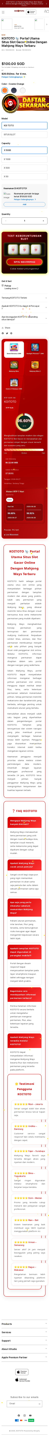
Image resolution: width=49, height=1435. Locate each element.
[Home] (19, 11)
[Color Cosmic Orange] (5, 90)
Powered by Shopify (32, 1431)
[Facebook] (3, 334)
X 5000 (7, 150)
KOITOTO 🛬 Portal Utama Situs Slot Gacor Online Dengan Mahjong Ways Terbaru (25, 4)
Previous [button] (2, 3)
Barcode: (18, 50)
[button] (3, 12)
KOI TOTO (9, 125)
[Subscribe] (39, 1404)
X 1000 (7, 159)
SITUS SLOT (10, 134)
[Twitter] (8, 334)
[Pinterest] (12, 334)
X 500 (7, 168)
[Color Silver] (23, 90)
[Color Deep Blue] (14, 90)
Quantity (6, 214)
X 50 (6, 176)
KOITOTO (19, 1431)
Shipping (14, 67)
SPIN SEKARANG (24, 262)
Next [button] (46, 3)
